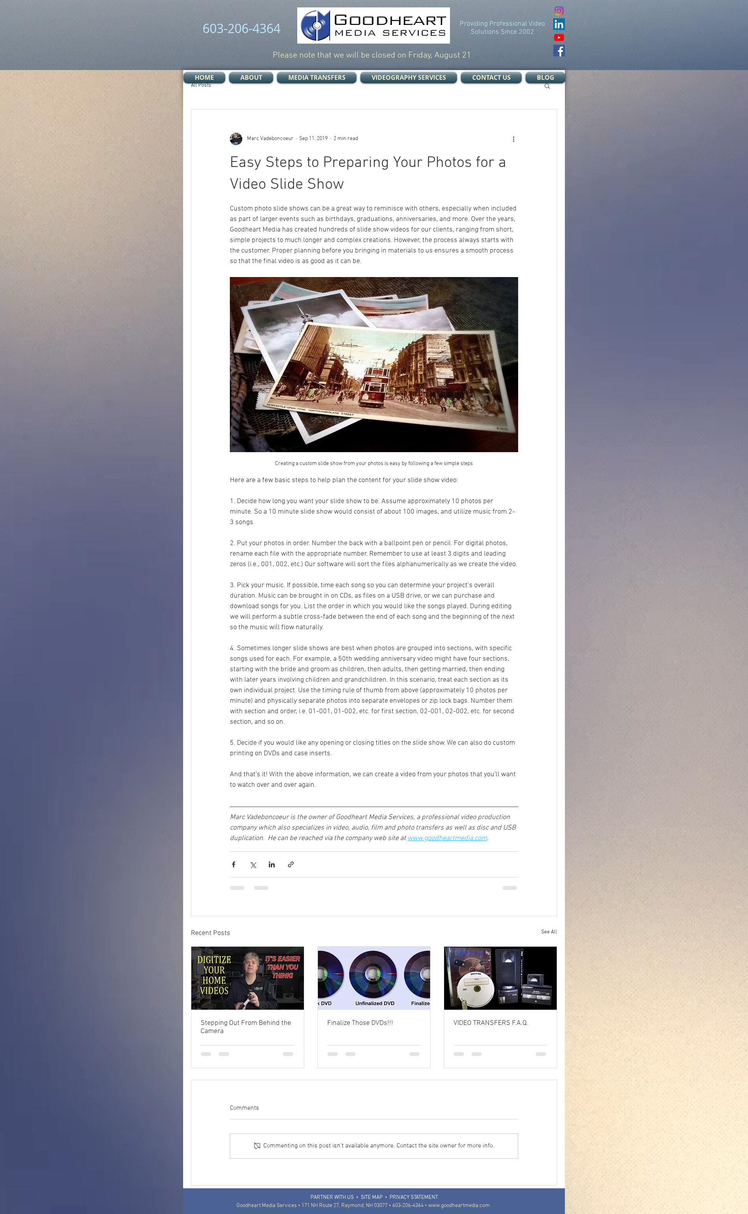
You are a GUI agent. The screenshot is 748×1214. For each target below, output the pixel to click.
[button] (547, 85)
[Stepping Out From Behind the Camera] (247, 978)
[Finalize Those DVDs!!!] (374, 978)
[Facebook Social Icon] (559, 50)
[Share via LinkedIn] (271, 864)
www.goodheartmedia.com (459, 1210)
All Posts (201, 85)
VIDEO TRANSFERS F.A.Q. (490, 1023)
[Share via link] (291, 864)
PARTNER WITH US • (335, 1202)
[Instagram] (559, 11)
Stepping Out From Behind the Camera (246, 1027)
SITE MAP (372, 1202)
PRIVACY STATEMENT (414, 1202)
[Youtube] (559, 37)
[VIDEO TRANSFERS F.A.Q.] (500, 978)
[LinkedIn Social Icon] (559, 24)
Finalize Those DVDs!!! (360, 1023)
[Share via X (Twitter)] (252, 864)
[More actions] (513, 139)
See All (549, 932)
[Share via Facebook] (233, 864)
